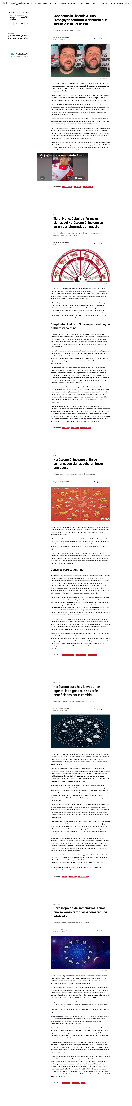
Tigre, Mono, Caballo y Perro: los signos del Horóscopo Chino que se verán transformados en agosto (18, 36)
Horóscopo (75, 428)
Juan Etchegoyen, (68, 86)
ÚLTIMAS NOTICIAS (39, 3)
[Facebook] (11, 23)
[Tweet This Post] (98, 243)
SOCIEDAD (72, 3)
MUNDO (81, 3)
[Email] (27, 23)
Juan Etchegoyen (68, 105)
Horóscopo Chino (69, 527)
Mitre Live (78, 187)
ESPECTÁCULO (102, 3)
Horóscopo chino (81, 655)
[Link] (101, 243)
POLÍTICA (52, 3)
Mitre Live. (56, 89)
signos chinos (93, 655)
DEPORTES (89, 3)
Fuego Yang (66, 428)
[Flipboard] (22, 23)
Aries (65, 876)
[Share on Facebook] (94, 243)
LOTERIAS (114, 3)
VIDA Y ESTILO (125, 3)
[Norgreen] (19, 54)
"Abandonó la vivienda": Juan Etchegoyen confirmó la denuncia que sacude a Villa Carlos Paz (19, 16)
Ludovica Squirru (86, 428)
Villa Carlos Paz (88, 187)
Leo (84, 1083)
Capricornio (66, 1083)
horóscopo (78, 993)
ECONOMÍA (62, 3)
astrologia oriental (68, 655)
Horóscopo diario (84, 876)
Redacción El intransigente (62, 37)
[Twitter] (16, 23)
